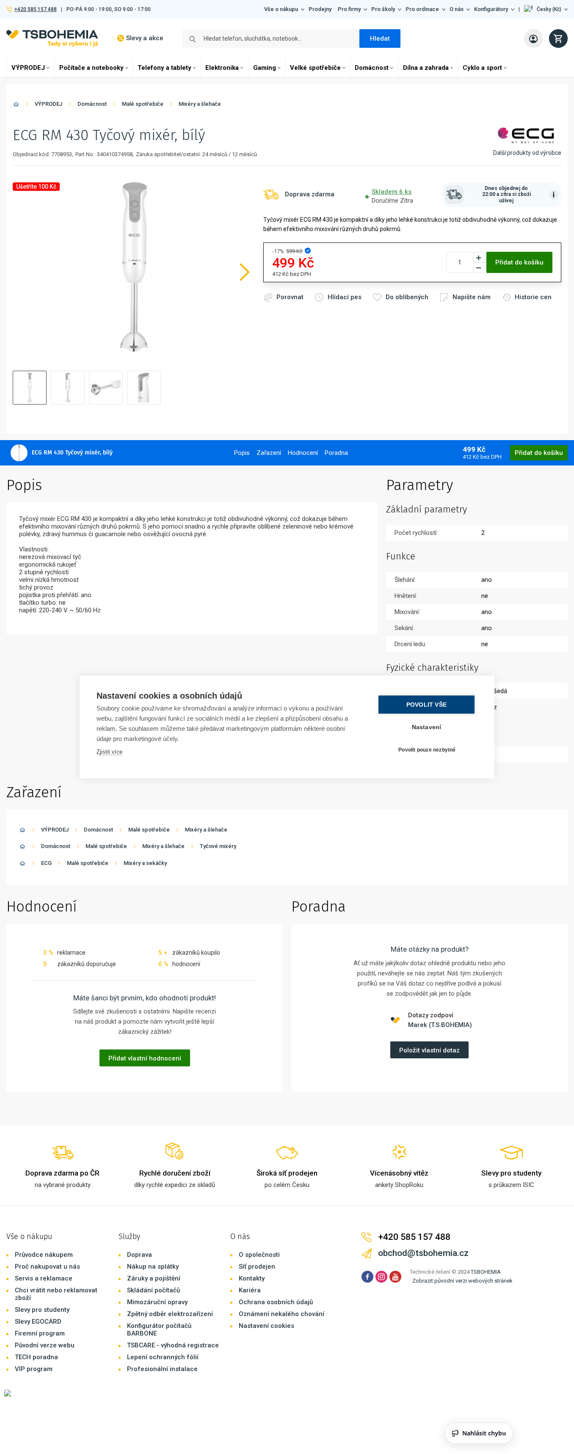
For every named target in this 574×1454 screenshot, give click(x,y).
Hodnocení (303, 453)
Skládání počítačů (153, 1290)
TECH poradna (36, 1357)
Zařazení (269, 453)
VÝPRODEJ (28, 68)
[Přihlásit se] (533, 38)
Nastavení (427, 727)
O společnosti (259, 1254)
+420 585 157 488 (35, 9)
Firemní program (40, 1333)
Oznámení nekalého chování (281, 1314)
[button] (546, 9)
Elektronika (222, 68)
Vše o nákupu (281, 9)
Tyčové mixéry (218, 846)
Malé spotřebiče (142, 104)
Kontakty (252, 1278)
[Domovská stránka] (16, 105)
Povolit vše (426, 705)
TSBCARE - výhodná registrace (173, 1345)
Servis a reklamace (43, 1278)
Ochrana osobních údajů (276, 1302)
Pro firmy (349, 9)
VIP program (33, 1369)
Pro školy (383, 9)
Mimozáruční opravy (157, 1302)
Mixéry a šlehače (200, 104)
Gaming (264, 68)
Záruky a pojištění (153, 1278)
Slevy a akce (144, 38)
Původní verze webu (45, 1345)
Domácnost (372, 68)
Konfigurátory (491, 9)
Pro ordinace (422, 9)
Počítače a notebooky (91, 68)
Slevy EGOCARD (38, 1321)
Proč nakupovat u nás (47, 1266)
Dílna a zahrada (426, 68)
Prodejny (320, 9)
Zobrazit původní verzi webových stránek (462, 1281)
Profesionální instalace (162, 1369)
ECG (46, 863)
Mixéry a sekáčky (145, 863)
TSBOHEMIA (486, 1272)
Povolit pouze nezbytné (426, 749)
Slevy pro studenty (42, 1310)
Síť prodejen (257, 1266)
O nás (457, 9)
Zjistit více (109, 752)
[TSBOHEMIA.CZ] (52, 38)
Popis (242, 453)
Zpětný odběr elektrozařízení (170, 1314)
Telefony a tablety (164, 68)
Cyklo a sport (482, 68)
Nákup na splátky (153, 1266)
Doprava (139, 1254)
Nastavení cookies (266, 1326)
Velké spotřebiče (315, 68)
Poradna (336, 453)
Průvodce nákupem (44, 1254)
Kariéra (250, 1290)
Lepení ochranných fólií (163, 1357)
